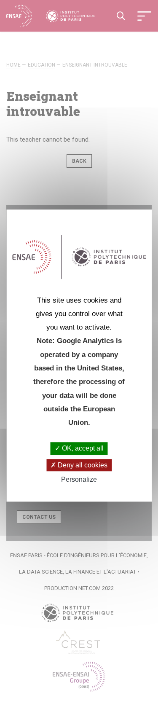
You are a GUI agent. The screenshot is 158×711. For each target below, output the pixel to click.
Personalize (79, 479)
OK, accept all (82, 448)
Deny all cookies (81, 465)
